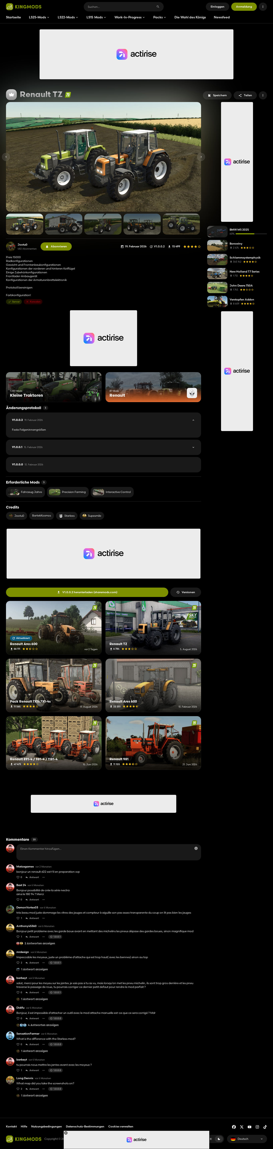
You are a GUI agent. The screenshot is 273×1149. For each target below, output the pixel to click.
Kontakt (11, 1126)
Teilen (248, 95)
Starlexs (69, 515)
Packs (158, 17)
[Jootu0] (11, 246)
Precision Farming (74, 492)
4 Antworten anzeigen (43, 1025)
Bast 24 (21, 885)
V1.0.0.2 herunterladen (89, 592)
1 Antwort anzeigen (34, 969)
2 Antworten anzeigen (40, 943)
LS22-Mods (66, 17)
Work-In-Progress (128, 17)
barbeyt (21, 978)
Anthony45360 (26, 926)
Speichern (220, 95)
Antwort (34, 877)
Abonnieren (59, 246)
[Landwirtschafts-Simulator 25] (68, 94)
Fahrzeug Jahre (31, 492)
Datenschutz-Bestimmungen (85, 1126)
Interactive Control (118, 492)
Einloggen (217, 6)
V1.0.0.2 (27, 420)
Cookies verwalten (120, 1126)
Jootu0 (22, 244)
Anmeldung (244, 6)
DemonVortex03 (27, 907)
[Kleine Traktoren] (91, 394)
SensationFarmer (27, 1033)
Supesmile (94, 515)
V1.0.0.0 (27, 464)
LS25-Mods (37, 17)
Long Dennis (24, 1078)
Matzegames (25, 866)
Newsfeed (222, 17)
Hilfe (24, 1126)
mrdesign (22, 952)
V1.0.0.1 (27, 447)
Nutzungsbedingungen (46, 1126)
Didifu (20, 1007)
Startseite (13, 17)
